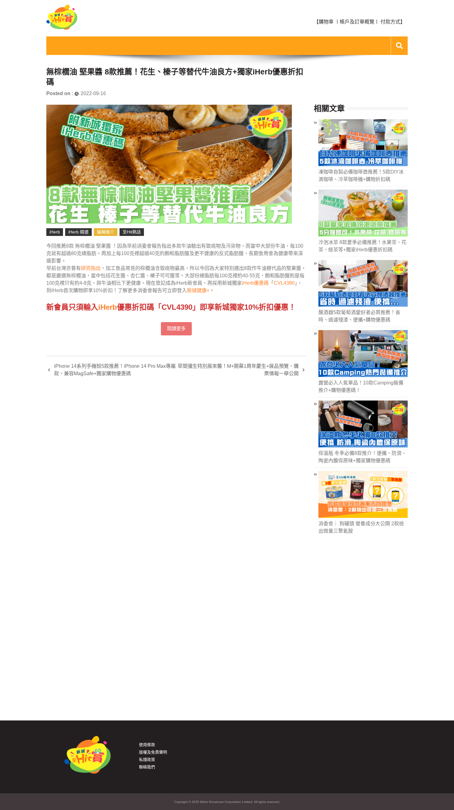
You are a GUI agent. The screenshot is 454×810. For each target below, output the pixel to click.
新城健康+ (198, 290)
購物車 (326, 21)
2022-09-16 (93, 93)
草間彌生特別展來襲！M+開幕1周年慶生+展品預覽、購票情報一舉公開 (238, 369)
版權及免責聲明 (153, 752)
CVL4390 (284, 283)
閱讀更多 (176, 328)
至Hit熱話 (132, 231)
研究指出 (91, 268)
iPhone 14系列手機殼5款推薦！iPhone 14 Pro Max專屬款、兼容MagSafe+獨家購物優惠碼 (115, 369)
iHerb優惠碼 (255, 283)
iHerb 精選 (78, 231)
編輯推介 (105, 231)
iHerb (54, 231)
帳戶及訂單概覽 (357, 21)
